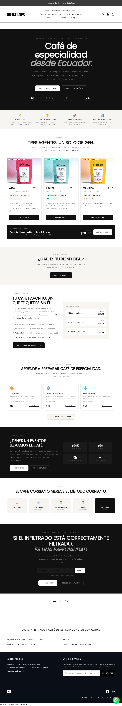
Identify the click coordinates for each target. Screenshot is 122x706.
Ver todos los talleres (61, 416)
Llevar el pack (102, 232)
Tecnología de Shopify (106, 698)
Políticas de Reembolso (17, 668)
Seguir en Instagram (71, 583)
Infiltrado (93, 698)
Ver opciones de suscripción (28, 345)
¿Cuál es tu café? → (74, 88)
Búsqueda (10, 664)
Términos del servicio (17, 671)
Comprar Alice (24, 217)
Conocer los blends (47, 88)
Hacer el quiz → (61, 275)
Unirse (79, 571)
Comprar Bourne (61, 217)
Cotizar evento (19, 468)
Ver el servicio (40, 468)
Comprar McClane (98, 217)
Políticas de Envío (39, 668)
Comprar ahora (48, 583)
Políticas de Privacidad (29, 664)
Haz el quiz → (72, 150)
